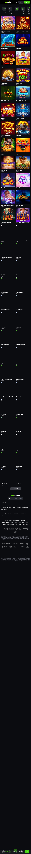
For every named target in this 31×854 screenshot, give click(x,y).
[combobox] (15, 10)
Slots (10, 507)
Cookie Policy (18, 524)
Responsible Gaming (8, 524)
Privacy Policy (17, 522)
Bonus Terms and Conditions (12, 520)
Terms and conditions (7, 522)
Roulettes (18, 507)
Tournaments (15, 514)
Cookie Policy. (8, 851)
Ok (27, 851)
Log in (21, 2)
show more (15, 488)
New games (25, 507)
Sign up (27, 2)
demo (8, 23)
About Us (25, 524)
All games (5, 507)
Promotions (8, 514)
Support (23, 520)
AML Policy (25, 522)
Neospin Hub (23, 514)
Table (13, 507)
